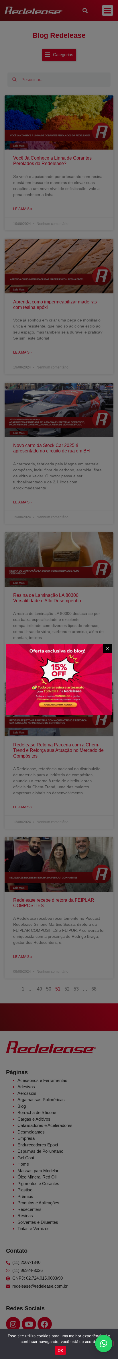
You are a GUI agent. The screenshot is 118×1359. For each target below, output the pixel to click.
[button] (103, 1343)
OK (60, 1350)
